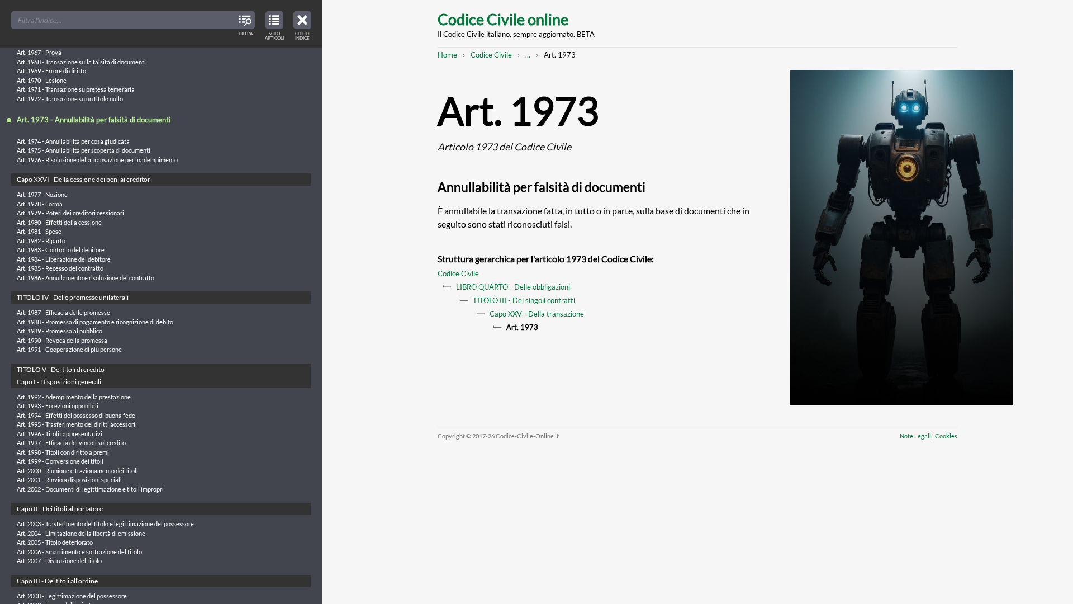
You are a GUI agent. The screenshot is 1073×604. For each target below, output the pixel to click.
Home (447, 54)
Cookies (946, 436)
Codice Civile (491, 54)
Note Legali (915, 436)
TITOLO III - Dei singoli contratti (524, 300)
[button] (302, 24)
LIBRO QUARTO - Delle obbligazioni (513, 286)
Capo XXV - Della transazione (537, 313)
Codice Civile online (503, 19)
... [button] (527, 54)
